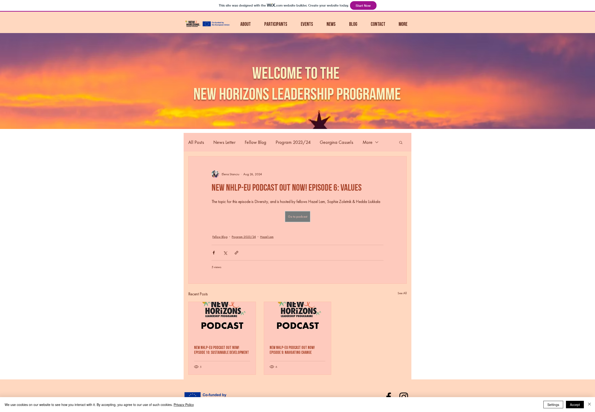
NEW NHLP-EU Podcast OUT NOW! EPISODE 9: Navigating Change (292, 350)
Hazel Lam (267, 237)
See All (402, 293)
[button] (272, 24)
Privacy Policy (184, 404)
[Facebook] (388, 397)
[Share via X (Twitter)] (225, 252)
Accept (575, 404)
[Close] (589, 404)
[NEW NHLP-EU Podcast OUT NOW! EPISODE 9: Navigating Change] (297, 321)
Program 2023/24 (293, 142)
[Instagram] (404, 397)
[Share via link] (236, 252)
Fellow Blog (255, 142)
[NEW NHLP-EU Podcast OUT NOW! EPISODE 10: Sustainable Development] (222, 321)
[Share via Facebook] (214, 252)
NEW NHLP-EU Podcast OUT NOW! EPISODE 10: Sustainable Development (221, 350)
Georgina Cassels (336, 142)
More (368, 142)
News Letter (224, 142)
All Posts (196, 142)
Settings (553, 404)
